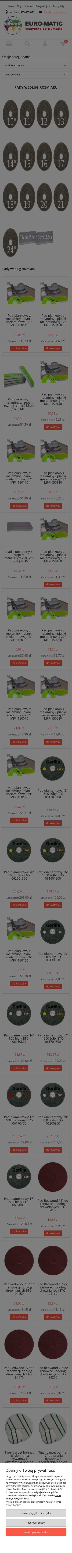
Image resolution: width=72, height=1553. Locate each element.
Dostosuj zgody (36, 1522)
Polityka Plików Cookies (42, 1495)
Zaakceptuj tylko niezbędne (36, 1513)
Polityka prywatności (17, 1498)
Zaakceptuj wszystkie (36, 1532)
